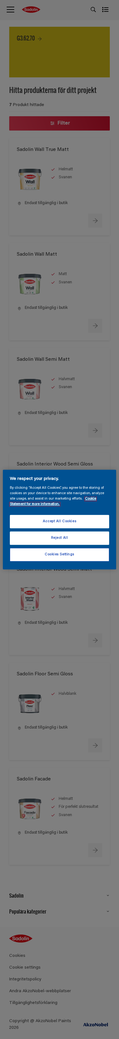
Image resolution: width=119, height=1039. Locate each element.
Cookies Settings (59, 554)
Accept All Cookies (59, 521)
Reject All (59, 538)
